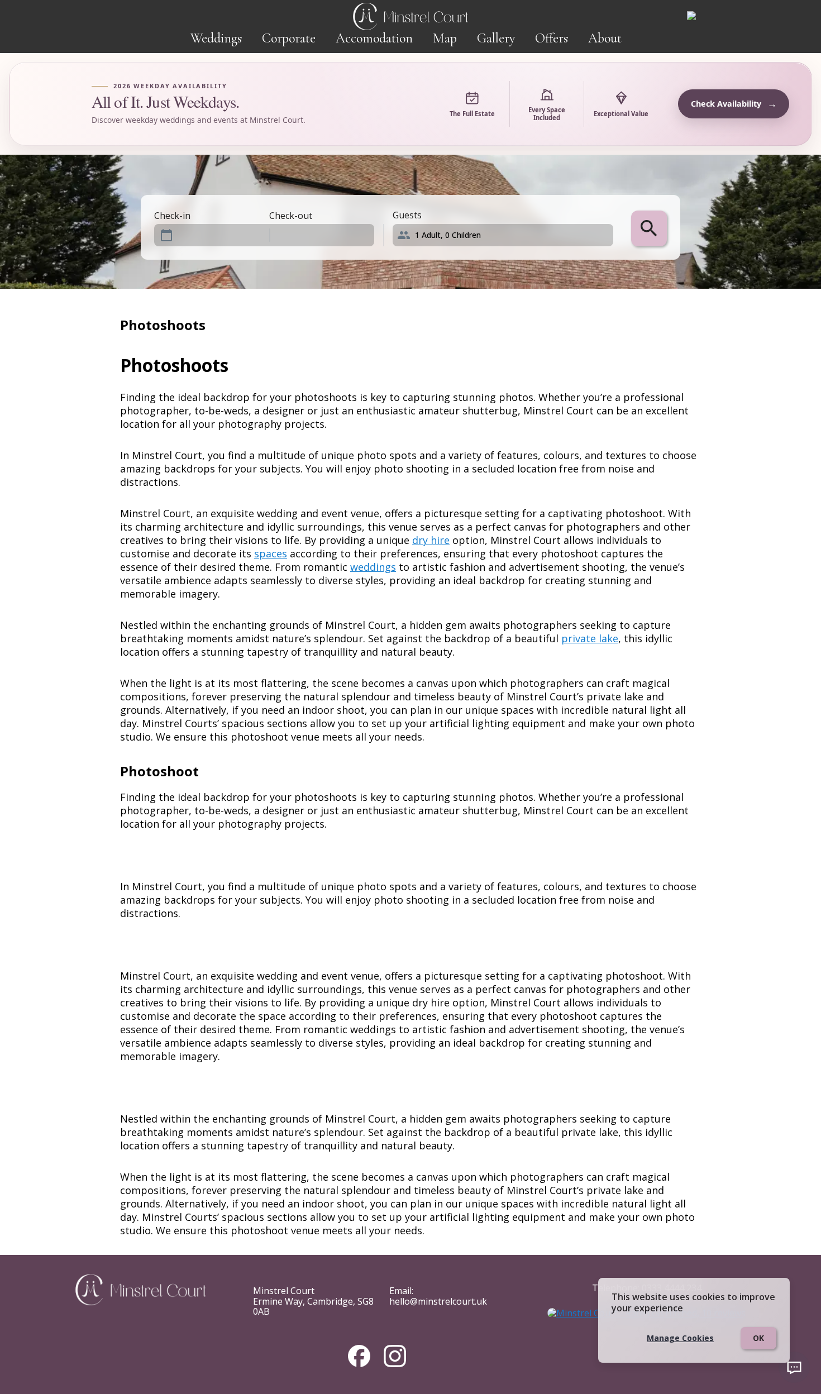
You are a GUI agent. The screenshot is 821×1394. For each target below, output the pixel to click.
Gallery (496, 38)
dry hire (431, 540)
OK (758, 1338)
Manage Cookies (680, 1338)
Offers (551, 38)
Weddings (216, 38)
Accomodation (374, 38)
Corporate (289, 38)
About (605, 38)
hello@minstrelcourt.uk (438, 1301)
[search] (649, 228)
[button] (507, 235)
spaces (270, 553)
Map (445, 38)
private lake (589, 638)
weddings (373, 567)
